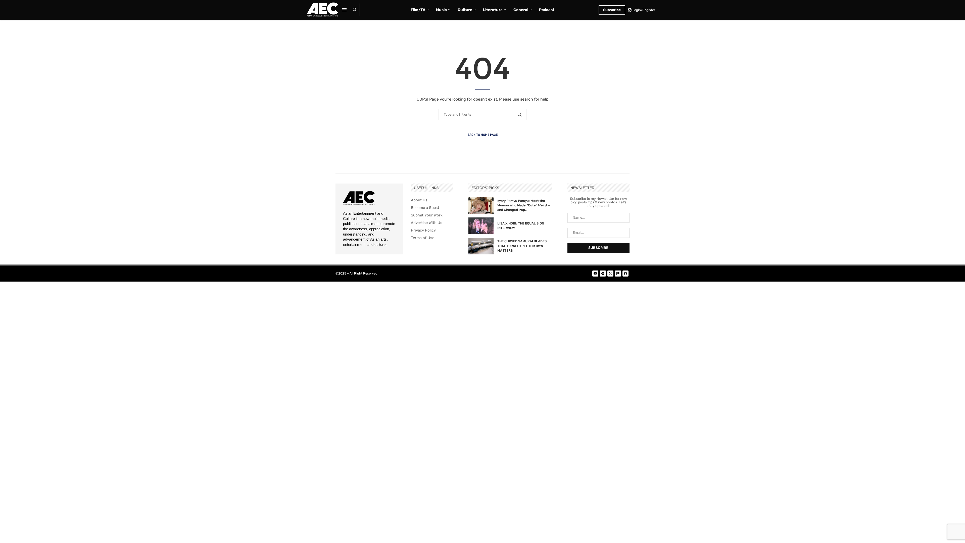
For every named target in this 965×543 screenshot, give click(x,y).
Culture (465, 10)
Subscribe (612, 10)
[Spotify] (603, 273)
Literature (493, 10)
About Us (419, 200)
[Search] (354, 10)
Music (441, 10)
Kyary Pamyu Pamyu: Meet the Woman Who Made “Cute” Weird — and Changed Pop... (523, 205)
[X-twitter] (610, 273)
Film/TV (418, 10)
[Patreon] (618, 273)
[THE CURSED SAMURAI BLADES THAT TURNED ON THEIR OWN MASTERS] (481, 246)
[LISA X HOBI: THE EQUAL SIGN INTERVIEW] (481, 225)
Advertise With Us (426, 223)
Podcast (546, 10)
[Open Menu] (344, 10)
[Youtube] (595, 273)
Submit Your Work (427, 215)
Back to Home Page (482, 135)
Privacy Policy (423, 230)
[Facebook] (625, 273)
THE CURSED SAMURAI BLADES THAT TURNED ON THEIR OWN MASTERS (522, 245)
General (520, 10)
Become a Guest (425, 208)
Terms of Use (422, 238)
